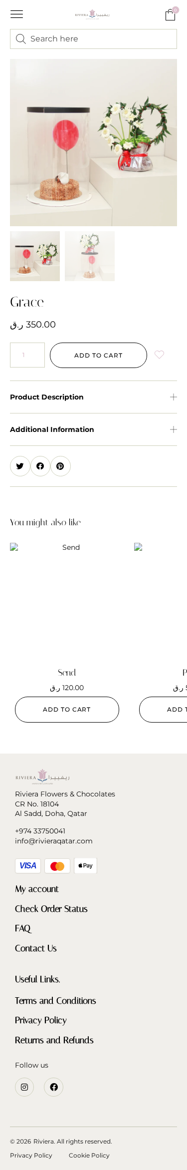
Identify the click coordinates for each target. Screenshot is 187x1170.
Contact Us (36, 948)
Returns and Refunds (54, 1040)
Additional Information (52, 429)
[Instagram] (24, 1087)
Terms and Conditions (55, 1000)
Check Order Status (51, 908)
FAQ (22, 928)
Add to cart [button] (67, 709)
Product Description (47, 396)
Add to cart (98, 355)
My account (37, 888)
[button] (16, 14)
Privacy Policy (41, 1020)
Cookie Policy (89, 1155)
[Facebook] (53, 1087)
